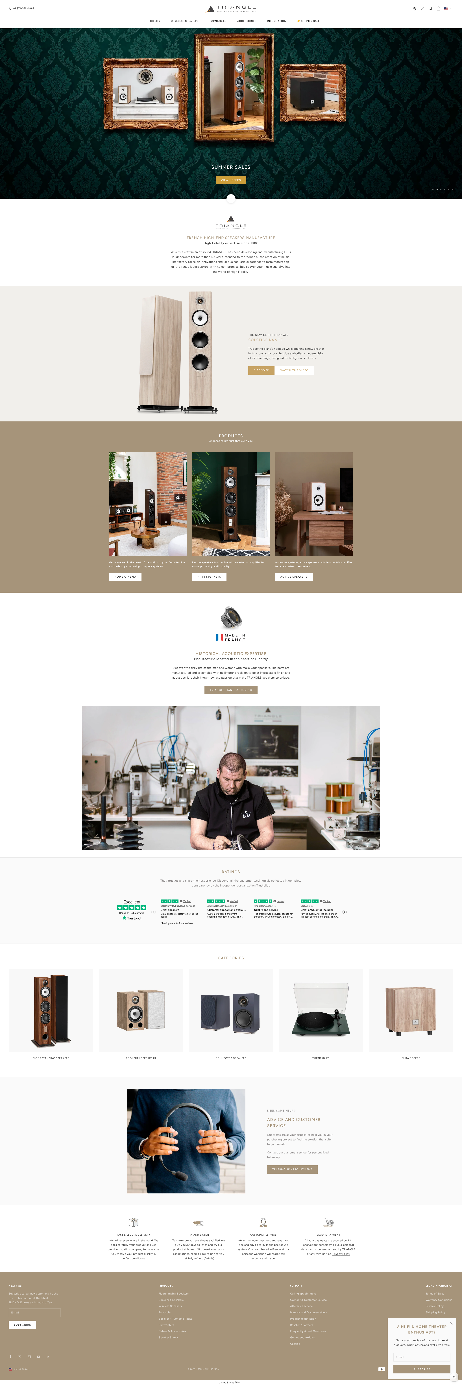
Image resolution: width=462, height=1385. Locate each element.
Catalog (295, 1343)
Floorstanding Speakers (174, 1293)
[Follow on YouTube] (38, 1356)
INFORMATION (276, 21)
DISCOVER (261, 370)
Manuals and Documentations (309, 1312)
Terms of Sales (435, 1293)
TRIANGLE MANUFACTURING (231, 690)
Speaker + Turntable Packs (175, 1318)
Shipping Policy (436, 1312)
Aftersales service (301, 1306)
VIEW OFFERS (231, 180)
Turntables (165, 1312)
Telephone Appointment (292, 1169)
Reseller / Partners (301, 1325)
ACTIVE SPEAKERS (294, 576)
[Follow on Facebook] (10, 1356)
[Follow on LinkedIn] (48, 1356)
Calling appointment (303, 1293)
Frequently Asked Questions (308, 1331)
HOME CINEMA (125, 576)
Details (209, 1258)
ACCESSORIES (246, 21)
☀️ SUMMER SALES (309, 21)
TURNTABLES (217, 21)
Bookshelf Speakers (171, 1300)
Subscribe (422, 1369)
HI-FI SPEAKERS (209, 576)
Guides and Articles (302, 1337)
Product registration (303, 1318)
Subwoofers (166, 1325)
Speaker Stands (168, 1337)
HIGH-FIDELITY (150, 21)
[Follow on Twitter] (20, 1356)
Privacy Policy (341, 1253)
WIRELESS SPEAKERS (185, 21)
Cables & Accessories (172, 1331)
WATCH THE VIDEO (294, 370)
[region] (231, 99)
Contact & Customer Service (308, 1300)
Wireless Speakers (170, 1306)
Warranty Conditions (439, 1300)
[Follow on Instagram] (29, 1356)
